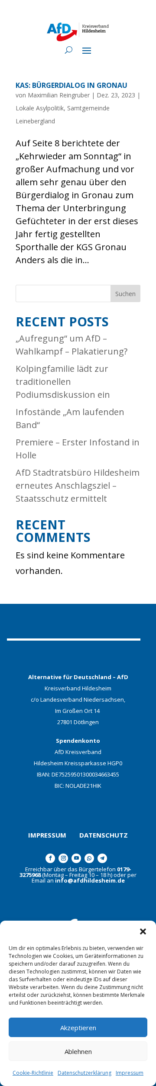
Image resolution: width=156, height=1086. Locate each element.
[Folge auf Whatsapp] (89, 858)
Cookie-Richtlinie (33, 1072)
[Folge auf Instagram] (63, 858)
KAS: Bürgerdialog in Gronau (71, 85)
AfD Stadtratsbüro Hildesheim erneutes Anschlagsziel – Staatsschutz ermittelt (78, 485)
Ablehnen (78, 1051)
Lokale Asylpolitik (40, 108)
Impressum (129, 1072)
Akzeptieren (78, 1027)
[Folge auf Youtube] (76, 858)
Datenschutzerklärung (84, 1072)
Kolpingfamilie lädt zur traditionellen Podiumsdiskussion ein (63, 381)
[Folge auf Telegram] (102, 858)
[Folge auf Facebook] (50, 858)
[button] (143, 931)
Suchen (125, 294)
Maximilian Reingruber (59, 95)
